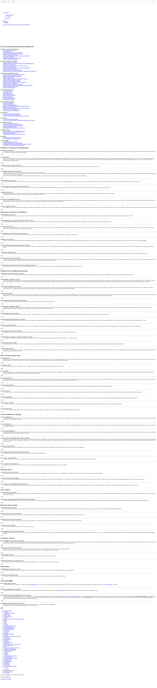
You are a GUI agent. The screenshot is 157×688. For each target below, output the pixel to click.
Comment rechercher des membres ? (10, 126)
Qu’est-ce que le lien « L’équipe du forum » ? (12, 110)
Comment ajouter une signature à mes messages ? (12, 76)
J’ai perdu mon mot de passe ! (8, 56)
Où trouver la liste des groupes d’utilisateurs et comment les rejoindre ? (16, 106)
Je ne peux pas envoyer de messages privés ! (11, 113)
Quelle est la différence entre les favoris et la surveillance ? (14, 131)
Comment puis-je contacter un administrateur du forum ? (14, 145)
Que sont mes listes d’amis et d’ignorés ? (11, 119)
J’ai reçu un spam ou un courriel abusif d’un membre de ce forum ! (16, 115)
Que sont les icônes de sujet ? (8, 99)
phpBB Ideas (61, 590)
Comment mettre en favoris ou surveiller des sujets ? (13, 132)
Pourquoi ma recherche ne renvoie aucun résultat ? (12, 124)
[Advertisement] (37, 36)
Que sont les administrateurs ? (8, 102)
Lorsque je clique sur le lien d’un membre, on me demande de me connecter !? (19, 71)
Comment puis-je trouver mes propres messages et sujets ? (14, 127)
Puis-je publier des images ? (8, 94)
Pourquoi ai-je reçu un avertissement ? (10, 83)
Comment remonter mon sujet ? (9, 87)
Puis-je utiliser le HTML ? (8, 91)
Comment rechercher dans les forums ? (10, 123)
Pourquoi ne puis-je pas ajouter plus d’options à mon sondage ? (15, 78)
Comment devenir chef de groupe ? (10, 107)
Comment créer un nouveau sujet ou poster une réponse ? (14, 74)
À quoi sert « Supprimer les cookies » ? (10, 59)
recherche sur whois (75, 596)
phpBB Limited (34, 584)
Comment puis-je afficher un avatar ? (10, 68)
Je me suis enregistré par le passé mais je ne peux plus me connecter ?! (16, 55)
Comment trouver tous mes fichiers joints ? (11, 138)
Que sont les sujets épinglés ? (8, 97)
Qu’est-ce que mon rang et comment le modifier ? (12, 70)
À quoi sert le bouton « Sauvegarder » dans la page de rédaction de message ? (18, 85)
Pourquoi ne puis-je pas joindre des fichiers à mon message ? (14, 82)
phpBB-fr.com (8, 676)
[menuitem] (9, 14)
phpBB (144, 240)
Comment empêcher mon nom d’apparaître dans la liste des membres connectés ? (18, 63)
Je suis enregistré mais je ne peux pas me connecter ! (13, 53)
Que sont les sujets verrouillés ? (9, 98)
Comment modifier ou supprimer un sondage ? (12, 79)
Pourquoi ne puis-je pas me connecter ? (10, 54)
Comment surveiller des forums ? (9, 133)
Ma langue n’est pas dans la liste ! (9, 66)
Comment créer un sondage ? (8, 77)
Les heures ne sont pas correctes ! (9, 64)
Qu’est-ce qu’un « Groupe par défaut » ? (11, 109)
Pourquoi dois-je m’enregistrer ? (9, 50)
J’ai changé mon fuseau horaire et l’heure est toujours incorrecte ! (15, 65)
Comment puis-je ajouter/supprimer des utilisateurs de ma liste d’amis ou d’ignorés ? (19, 120)
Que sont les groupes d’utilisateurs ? (10, 105)
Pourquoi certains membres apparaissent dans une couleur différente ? (16, 108)
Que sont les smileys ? (7, 93)
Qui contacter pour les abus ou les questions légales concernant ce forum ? (17, 144)
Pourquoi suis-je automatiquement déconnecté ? (12, 58)
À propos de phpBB (108, 584)
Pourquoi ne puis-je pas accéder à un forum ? (11, 80)
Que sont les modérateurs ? (8, 103)
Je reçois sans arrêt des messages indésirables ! (12, 114)
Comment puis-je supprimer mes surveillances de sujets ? (14, 134)
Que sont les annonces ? (7, 96)
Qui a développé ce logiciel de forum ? (10, 141)
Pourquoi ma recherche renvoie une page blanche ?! (13, 125)
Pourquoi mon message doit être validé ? (11, 86)
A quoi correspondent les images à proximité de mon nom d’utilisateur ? (17, 67)
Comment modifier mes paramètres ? (10, 62)
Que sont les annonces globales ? (9, 95)
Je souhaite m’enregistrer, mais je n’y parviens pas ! (13, 52)
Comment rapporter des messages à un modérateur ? (13, 84)
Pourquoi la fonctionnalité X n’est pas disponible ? (12, 142)
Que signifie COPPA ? (7, 51)
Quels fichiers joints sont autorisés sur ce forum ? (12, 137)
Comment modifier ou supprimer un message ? (12, 75)
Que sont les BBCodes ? (7, 90)
